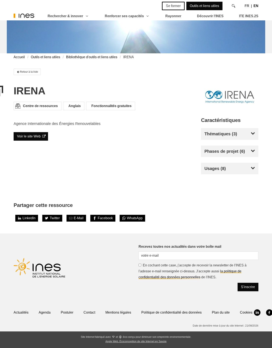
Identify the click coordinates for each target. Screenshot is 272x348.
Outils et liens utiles (204, 6)
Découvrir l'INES (210, 16)
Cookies (246, 312)
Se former (173, 6)
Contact (89, 312)
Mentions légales (118, 312)
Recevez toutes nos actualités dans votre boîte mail (180, 246)
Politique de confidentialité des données (171, 312)
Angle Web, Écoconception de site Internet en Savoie (136, 341)
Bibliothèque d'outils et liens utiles (91, 57)
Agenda (45, 312)
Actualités (21, 312)
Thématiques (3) (220, 134)
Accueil (19, 57)
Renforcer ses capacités (124, 16)
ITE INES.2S (248, 16)
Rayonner (173, 16)
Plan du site (221, 312)
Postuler (67, 312)
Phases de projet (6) (224, 151)
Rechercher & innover (65, 16)
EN (256, 6)
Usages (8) (215, 168)
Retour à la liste (29, 71)
